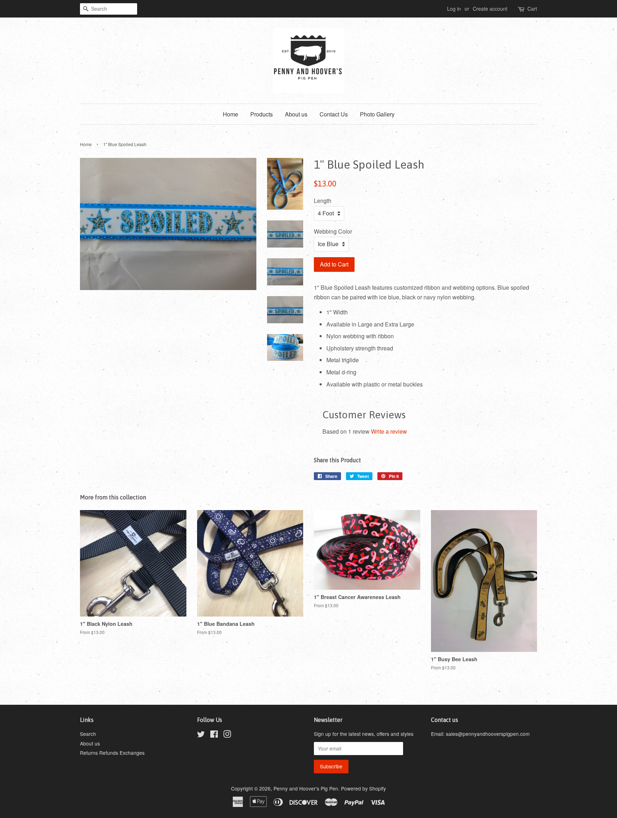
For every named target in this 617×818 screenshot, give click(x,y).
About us (296, 114)
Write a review (389, 431)
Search (88, 733)
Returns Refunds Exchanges (112, 752)
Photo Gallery (377, 114)
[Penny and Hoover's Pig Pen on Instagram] (227, 735)
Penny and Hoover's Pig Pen (306, 788)
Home (230, 114)
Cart (532, 8)
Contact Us (334, 114)
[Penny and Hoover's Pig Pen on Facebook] (214, 735)
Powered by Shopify (363, 788)
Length (322, 200)
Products (261, 114)
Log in (454, 8)
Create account (490, 8)
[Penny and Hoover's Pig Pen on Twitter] (201, 735)
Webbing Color (333, 231)
